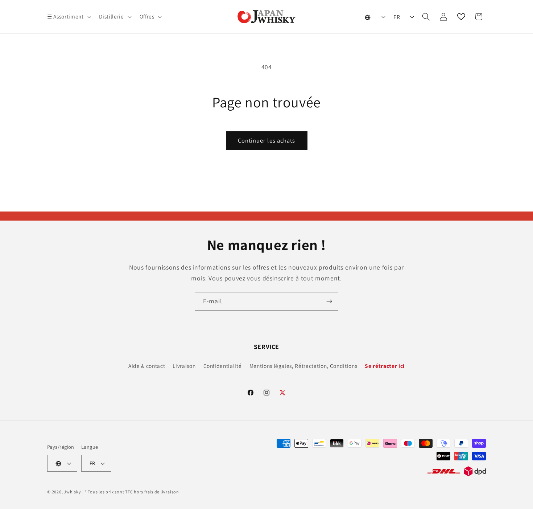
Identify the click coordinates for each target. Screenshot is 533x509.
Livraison (184, 365)
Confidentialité (222, 365)
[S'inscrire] (329, 301)
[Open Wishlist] (461, 16)
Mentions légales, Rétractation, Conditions (303, 365)
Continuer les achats (267, 140)
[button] (68, 16)
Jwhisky (72, 491)
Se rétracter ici (385, 365)
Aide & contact (146, 365)
